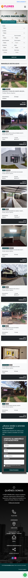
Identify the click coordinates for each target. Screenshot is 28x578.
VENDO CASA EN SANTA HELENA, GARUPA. (11, 405)
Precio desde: (4, 50)
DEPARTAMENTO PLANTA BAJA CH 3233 (11, 366)
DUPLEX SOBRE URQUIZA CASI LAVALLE (10, 288)
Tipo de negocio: (17, 40)
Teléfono (6, 453)
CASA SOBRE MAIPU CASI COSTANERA (10, 327)
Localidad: (4, 30)
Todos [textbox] (4, 28)
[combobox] (14, 28)
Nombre (6, 443)
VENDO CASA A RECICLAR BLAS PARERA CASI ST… (13, 133)
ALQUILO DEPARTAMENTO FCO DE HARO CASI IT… (13, 249)
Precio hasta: (16, 50)
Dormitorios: (4, 45)
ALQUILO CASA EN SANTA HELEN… (13, 91)
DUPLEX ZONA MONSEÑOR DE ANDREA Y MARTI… (12, 211)
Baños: (15, 45)
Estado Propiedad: (5, 40)
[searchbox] (20, 43)
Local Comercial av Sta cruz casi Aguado (12, 172)
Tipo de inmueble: (17, 35)
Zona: (3, 35)
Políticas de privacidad (14, 502)
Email (5, 448)
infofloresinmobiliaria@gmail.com (14, 545)
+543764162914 (14, 520)
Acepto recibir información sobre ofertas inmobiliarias (13, 466)
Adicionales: (7, 458)
